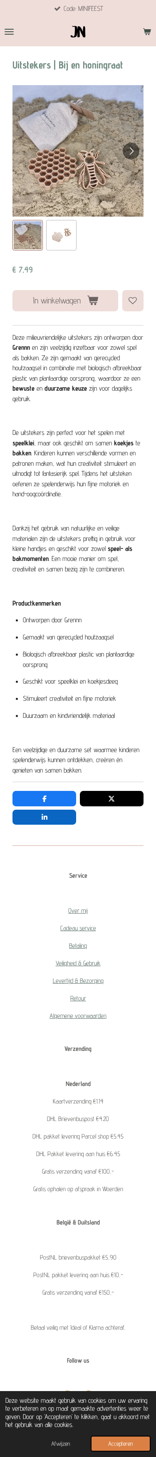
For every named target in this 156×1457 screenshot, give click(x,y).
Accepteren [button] (120, 1443)
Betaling (78, 945)
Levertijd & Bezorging (78, 981)
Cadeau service (78, 928)
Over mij (78, 910)
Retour (78, 998)
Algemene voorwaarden (78, 1016)
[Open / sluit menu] (9, 31)
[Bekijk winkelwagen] (147, 31)
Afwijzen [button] (60, 1443)
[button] (27, 235)
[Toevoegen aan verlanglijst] (133, 300)
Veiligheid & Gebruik (78, 963)
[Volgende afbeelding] (131, 151)
